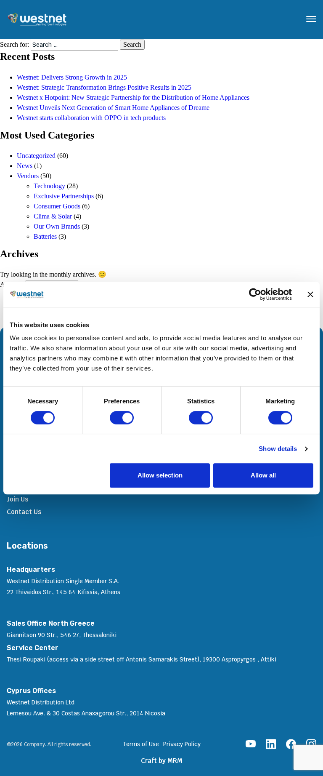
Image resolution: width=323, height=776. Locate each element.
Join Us (17, 499)
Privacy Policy (182, 744)
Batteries (45, 236)
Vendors (28, 175)
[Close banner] (310, 294)
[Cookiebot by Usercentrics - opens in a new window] (255, 294)
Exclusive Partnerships (64, 196)
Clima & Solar (53, 216)
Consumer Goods (57, 206)
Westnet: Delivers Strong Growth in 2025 (72, 77)
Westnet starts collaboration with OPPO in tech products (91, 117)
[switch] (122, 417)
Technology (49, 185)
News (24, 165)
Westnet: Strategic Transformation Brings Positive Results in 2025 (105, 87)
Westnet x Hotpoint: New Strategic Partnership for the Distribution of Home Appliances (133, 97)
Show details (278, 448)
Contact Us (24, 512)
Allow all (263, 475)
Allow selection (160, 475)
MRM (175, 761)
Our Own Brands (57, 226)
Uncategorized (36, 155)
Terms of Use (141, 744)
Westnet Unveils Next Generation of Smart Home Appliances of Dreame (113, 107)
